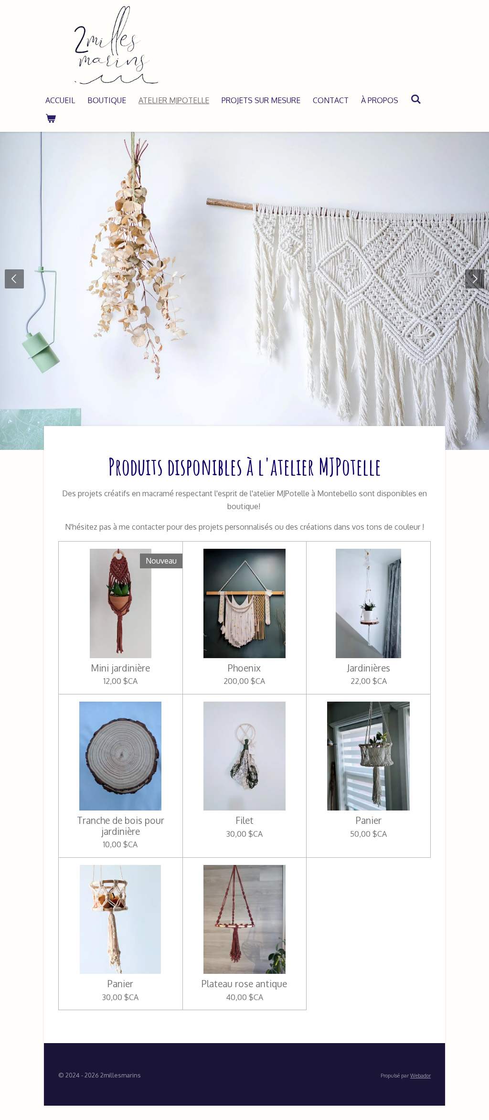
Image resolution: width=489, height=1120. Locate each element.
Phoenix (244, 668)
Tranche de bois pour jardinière (120, 826)
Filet (244, 820)
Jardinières (368, 668)
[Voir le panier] (50, 118)
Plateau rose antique (244, 984)
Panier (369, 820)
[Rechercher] (415, 99)
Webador (420, 1075)
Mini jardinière (120, 668)
